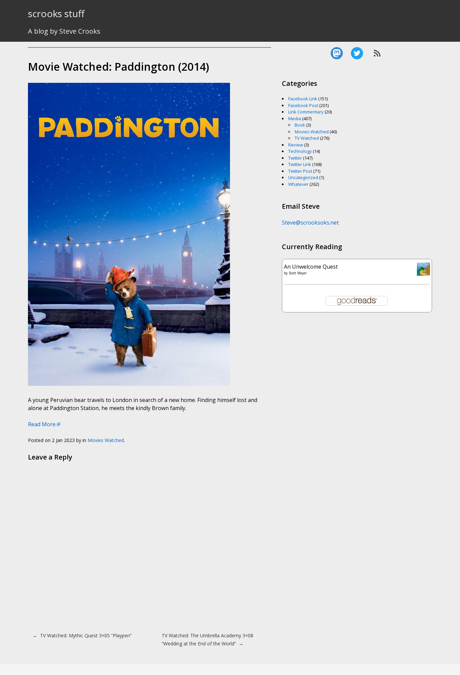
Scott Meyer (298, 273)
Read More (42, 424)
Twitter (295, 158)
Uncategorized (303, 177)
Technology (300, 151)
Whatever (298, 184)
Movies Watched (106, 440)
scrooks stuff (56, 13)
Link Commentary (306, 112)
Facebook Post (303, 105)
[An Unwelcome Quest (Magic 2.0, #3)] (423, 273)
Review (295, 145)
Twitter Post (300, 171)
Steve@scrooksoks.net (310, 222)
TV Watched (307, 138)
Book (300, 125)
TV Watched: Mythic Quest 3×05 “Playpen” (82, 635)
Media (294, 118)
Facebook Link (302, 99)
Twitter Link (299, 164)
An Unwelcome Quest (311, 266)
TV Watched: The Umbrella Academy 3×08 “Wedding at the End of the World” (207, 639)
